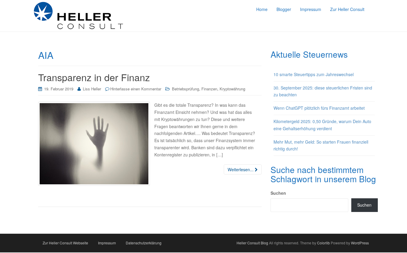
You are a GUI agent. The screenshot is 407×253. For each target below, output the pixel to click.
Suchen (278, 193)
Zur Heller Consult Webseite (65, 242)
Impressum (107, 242)
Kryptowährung (232, 89)
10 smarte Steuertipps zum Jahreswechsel (314, 74)
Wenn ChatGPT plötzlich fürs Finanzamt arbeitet (319, 108)
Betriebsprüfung (185, 89)
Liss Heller (92, 89)
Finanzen (209, 89)
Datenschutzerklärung (143, 242)
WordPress (360, 242)
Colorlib (323, 242)
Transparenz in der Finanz (94, 77)
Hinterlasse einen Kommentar (135, 89)
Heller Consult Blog (252, 242)
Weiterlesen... (241, 169)
